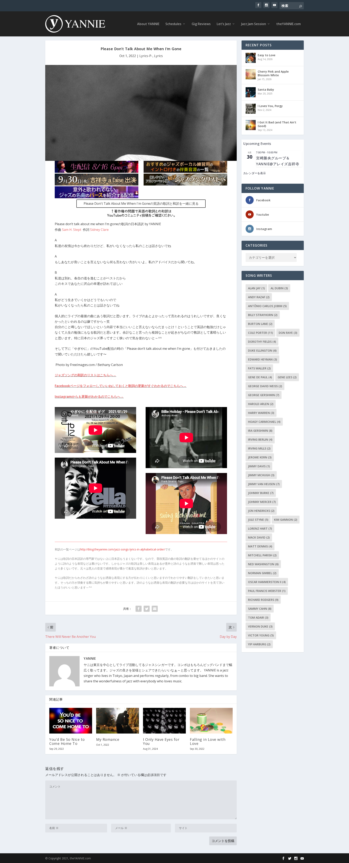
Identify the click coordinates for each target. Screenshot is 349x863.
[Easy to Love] (251, 58)
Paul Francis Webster (266, 591)
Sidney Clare (99, 229)
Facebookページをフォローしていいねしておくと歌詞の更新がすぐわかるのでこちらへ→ (120, 386)
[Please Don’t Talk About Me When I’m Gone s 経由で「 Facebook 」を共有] (139, 609)
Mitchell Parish (262, 555)
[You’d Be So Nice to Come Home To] (70, 721)
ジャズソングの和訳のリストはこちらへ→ (85, 375)
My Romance (107, 739)
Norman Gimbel (262, 573)
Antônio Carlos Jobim (267, 306)
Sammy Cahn (259, 609)
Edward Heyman (262, 359)
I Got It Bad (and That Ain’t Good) (277, 124)
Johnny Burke (260, 493)
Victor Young (261, 635)
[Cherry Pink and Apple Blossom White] (251, 74)
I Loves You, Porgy (270, 106)
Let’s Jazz (224, 24)
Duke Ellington (262, 350)
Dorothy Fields (262, 342)
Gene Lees (287, 377)
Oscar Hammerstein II (267, 582)
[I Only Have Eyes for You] (164, 721)
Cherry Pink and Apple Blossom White (273, 73)
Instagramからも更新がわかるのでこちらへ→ (89, 396)
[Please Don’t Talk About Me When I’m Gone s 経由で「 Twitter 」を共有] (147, 609)
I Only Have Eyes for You (161, 741)
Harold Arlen (260, 404)
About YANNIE (148, 24)
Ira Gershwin (260, 431)
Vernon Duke (260, 626)
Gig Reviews (201, 24)
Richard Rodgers (263, 600)
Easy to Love (266, 55)
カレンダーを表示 (254, 173)
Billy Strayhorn (262, 315)
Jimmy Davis (259, 466)
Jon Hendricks (261, 511)
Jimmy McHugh (261, 475)
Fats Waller (259, 368)
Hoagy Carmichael (264, 422)
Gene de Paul (260, 377)
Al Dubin (279, 288)
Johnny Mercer (262, 502)
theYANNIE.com (288, 24)
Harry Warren (261, 413)
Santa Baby (266, 89)
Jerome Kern (259, 457)
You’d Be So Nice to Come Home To (67, 741)
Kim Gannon (285, 520)
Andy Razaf (258, 297)
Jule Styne (258, 520)
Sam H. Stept (71, 229)
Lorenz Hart (260, 528)
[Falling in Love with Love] (211, 721)
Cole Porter (260, 333)
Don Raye (288, 333)
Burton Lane (260, 324)
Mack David (259, 537)
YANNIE (90, 658)
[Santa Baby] (251, 92)
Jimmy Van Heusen (264, 484)
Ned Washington (263, 564)
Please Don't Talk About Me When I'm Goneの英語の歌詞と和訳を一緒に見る (141, 203)
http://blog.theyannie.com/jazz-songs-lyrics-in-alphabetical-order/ (122, 549)
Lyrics (158, 56)
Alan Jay (256, 288)
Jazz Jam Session (253, 24)
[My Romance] (117, 721)
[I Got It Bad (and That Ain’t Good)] (251, 125)
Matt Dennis (260, 546)
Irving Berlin (260, 439)
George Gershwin (263, 395)
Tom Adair (258, 617)
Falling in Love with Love (207, 741)
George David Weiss (265, 386)
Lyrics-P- (145, 56)
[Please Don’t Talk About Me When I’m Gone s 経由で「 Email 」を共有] (155, 609)
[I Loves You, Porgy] (251, 109)
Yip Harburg (259, 644)
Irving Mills (259, 448)
